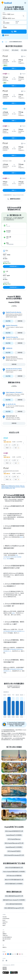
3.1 (18, 463)
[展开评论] (23, 443)
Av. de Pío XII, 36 (11, 404)
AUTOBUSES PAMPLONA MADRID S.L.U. (14, 631)
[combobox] (14, 14)
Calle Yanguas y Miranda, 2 (14, 392)
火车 (7, 271)
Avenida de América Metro (14, 368)
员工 (7, 460)
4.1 (17, 460)
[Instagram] (3, 960)
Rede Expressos (5, 486)
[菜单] (25, 3)
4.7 (9, 460)
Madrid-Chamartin (11, 325)
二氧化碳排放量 (6, 261)
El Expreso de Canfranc (14, 486)
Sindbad (23, 486)
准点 (15, 460)
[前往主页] (6, 2)
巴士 (7, 250)
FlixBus (3, 485)
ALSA (4, 440)
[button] (23, 16)
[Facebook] (7, 960)
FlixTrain (17, 485)
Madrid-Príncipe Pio (12, 337)
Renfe (4, 455)
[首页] (2, 42)
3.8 (18, 479)
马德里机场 (9, 348)
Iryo (23, 485)
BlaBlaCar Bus (11, 485)
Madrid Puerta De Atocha (13, 312)
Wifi (16, 463)
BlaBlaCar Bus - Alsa (10, 488)
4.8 (9, 476)
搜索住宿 (7, 35)
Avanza (3, 488)
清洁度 (7, 463)
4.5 (10, 463)
